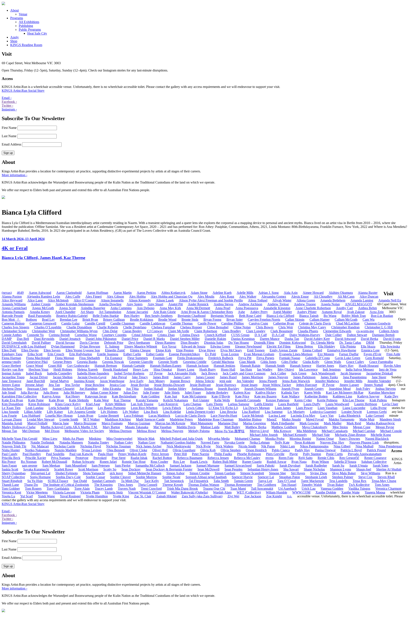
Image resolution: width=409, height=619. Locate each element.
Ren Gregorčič (349, 458)
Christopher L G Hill (379, 327)
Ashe (241, 312)
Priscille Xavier (35, 458)
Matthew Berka (255, 427)
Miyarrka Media (219, 438)
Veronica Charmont (388, 488)
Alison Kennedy (140, 300)
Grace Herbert (11, 365)
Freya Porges (265, 358)
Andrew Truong (305, 304)
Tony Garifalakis (58, 488)
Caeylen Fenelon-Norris (264, 319)
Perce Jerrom (160, 454)
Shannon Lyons (340, 469)
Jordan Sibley (177, 388)
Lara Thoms (214, 404)
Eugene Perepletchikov (184, 354)
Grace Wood (34, 365)
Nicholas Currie (64, 446)
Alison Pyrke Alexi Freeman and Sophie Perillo (211, 300)
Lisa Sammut (273, 412)
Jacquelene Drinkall (379, 373)
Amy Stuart (155, 304)
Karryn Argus (51, 396)
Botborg (31, 319)
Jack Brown (209, 373)
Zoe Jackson (252, 496)
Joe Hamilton (88, 388)
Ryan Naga (299, 461)
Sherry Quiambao (14, 473)
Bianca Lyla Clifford (280, 316)
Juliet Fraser (193, 392)
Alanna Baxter (367, 292)
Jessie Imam (249, 385)
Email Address (11, 144)
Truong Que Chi (214, 488)
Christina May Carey (312, 327)
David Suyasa (65, 342)
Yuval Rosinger (70, 496)
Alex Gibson (115, 296)
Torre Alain (82, 488)
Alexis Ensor (300, 296)
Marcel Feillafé (37, 423)
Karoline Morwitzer (382, 392)
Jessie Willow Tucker (276, 385)
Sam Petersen (101, 465)
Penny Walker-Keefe (132, 454)
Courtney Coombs (114, 335)
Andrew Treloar (278, 304)
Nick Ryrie (203, 446)
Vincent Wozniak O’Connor (147, 492)
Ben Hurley (132, 316)
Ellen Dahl (9, 350)
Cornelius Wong (86, 335)
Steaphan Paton (289, 477)
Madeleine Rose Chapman (215, 419)
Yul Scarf (26, 496)
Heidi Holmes (62, 369)
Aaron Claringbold (69, 292)
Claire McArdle (178, 331)
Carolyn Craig (258, 323)
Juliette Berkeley (217, 392)
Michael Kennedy (295, 435)
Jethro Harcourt (306, 385)
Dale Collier (333, 335)
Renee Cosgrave (375, 458)
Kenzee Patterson (277, 400)
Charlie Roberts (107, 327)
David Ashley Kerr (317, 339)
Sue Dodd (80, 481)
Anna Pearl (222, 308)
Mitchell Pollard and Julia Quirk (181, 438)
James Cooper (205, 377)
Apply (14, 37)
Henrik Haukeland (115, 369)
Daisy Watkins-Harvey (304, 335)
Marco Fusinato (112, 423)
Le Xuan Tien (11, 408)
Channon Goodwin (377, 323)
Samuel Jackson (180, 465)
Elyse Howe (207, 350)
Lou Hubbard (31, 415)
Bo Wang (330, 316)
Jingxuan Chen (37, 388)
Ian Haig (246, 369)
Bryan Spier (234, 319)
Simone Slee (277, 473)
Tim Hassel (288, 484)
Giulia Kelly (311, 362)
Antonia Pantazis (13, 312)
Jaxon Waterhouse (112, 381)
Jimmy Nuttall (373, 385)
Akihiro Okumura (341, 292)
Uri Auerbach (287, 488)
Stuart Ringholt (12, 481)
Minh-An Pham (73, 438)
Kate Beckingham (124, 396)
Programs (16, 18)
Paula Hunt (105, 454)
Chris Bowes (264, 327)
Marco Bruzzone (85, 423)
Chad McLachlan (347, 323)
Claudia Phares (308, 331)
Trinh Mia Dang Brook (182, 488)
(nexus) (7, 292)
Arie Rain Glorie (164, 312)
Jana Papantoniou (355, 377)
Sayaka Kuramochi (36, 469)
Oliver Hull (160, 450)
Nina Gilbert (342, 446)
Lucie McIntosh (253, 415)
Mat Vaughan (162, 427)
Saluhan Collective (374, 461)
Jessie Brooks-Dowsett (169, 385)
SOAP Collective (13, 477)
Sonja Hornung (40, 477)
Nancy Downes (349, 438)
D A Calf (261, 335)
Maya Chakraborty (314, 427)
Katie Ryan (56, 400)
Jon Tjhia (132, 388)
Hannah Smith (275, 365)
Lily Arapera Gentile (82, 412)
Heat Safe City (37, 33)
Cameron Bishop (13, 323)
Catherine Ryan (283, 323)
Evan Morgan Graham (259, 354)
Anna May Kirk (170, 308)
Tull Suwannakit (262, 488)
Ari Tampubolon (110, 312)
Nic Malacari (40, 446)
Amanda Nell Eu (389, 300)
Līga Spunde (10, 412)
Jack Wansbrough (323, 373)
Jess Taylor (72, 385)
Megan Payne (385, 427)
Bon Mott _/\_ (11, 319)
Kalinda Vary (290, 392)
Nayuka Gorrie (234, 442)
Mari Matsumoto (201, 423)
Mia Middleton (307, 431)
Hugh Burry (207, 369)
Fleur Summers (137, 358)
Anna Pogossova (246, 308)
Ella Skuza (368, 346)
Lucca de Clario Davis (190, 415)
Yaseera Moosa (375, 492)
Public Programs (30, 29)
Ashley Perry (259, 312)
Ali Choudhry (323, 296)
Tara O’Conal (286, 481)
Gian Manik (247, 362)
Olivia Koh (208, 450)
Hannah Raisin (250, 365)
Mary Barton (111, 427)
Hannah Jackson (197, 365)
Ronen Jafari (108, 461)
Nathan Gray (147, 442)
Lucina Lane (277, 415)
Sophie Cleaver (120, 477)
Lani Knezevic (168, 404)
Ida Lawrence (308, 369)
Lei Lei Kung (83, 408)
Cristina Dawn (189, 335)
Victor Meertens (37, 492)
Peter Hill (180, 454)
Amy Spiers (135, 304)
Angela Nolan (330, 304)
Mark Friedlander (282, 423)
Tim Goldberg (266, 484)
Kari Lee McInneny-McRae (344, 392)
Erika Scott (34, 354)
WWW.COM (301, 492)
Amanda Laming (361, 300)
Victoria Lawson (64, 492)
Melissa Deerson (120, 431)
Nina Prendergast (390, 446)
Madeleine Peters (181, 419)
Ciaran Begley (132, 331)
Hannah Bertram (106, 365)
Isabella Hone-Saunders (93, 373)
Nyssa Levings (92, 450)
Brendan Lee (68, 319)
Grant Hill (55, 365)
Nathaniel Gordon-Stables (178, 442)
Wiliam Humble (276, 492)
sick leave (116, 473)
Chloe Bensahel (217, 327)
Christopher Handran (345, 327)
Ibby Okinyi (286, 369)
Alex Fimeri (93, 296)
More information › (14, 175)
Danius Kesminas (243, 339)
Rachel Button (162, 458)
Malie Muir (366, 419)
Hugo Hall (228, 369)
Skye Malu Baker (344, 473)
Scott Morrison (88, 469)
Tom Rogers (33, 488)
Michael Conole (391, 431)
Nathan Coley (123, 442)
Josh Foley (363, 388)
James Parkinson (304, 377)
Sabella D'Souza (345, 461)
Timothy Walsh (311, 484)
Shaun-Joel (363, 469)
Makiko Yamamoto (341, 419)
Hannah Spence (300, 365)
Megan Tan (9, 431)
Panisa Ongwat (325, 450)
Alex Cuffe (72, 296)
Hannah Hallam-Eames (165, 365)
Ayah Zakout (355, 312)
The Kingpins (103, 484)
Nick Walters (224, 446)
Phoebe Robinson (249, 454)
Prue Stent (118, 458)
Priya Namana (60, 458)
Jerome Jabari (34, 385)
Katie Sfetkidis (79, 400)
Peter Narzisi (200, 454)
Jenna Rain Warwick (296, 381)
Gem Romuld (374, 358)
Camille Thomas (181, 323)
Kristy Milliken (115, 404)
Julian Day (130, 392)
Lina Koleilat (172, 412)
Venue (23, 14)
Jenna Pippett (268, 381)
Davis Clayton (89, 342)
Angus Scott (67, 308)
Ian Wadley (264, 369)
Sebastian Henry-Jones (263, 469)
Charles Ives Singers (15, 327)
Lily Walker (131, 412)
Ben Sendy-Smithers (159, 316)
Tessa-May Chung (384, 481)
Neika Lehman (260, 442)
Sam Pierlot (122, 465)
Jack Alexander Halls (182, 373)
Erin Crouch (56, 354)
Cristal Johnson (142, 335)
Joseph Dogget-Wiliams (260, 388)
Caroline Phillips (232, 323)
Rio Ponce (9, 461)
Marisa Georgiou (254, 423)
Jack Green (298, 373)
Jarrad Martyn (59, 381)
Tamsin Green (243, 481)
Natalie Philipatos (13, 442)
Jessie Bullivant (200, 385)
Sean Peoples (233, 469)
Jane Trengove (11, 381)
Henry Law (140, 369)
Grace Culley (355, 362)
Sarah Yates (380, 465)
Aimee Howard (313, 292)
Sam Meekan (51, 465)
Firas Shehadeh (89, 358)
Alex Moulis (205, 296)
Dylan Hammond (63, 346)
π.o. (289, 496)
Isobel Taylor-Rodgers (129, 373)
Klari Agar (93, 404)
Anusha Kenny (40, 312)
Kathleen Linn (342, 396)
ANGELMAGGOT (358, 304)
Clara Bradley (231, 331)
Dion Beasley (190, 342)
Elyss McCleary (231, 350)
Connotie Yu (35, 335)
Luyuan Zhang (12, 419)
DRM (370, 342)
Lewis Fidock (172, 408)
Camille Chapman (122, 323)
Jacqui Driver (39, 377)
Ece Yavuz (169, 346)
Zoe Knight (274, 496)
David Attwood (345, 339)
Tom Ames (382, 484)
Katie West (101, 400)
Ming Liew (50, 438)
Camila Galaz (70, 323)
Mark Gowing (309, 423)
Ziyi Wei (233, 496)
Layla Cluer (390, 404)
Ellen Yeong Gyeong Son (83, 350)
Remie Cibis (326, 458)
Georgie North (168, 362)
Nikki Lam (287, 446)
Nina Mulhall (364, 446)
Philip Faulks (223, 454)
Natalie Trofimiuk (42, 442)
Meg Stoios (340, 427)
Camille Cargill (95, 323)
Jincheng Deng (12, 388)
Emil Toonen (256, 350)
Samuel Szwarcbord (238, 465)
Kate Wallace (291, 396)
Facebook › (9, 101)
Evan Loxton (230, 354)
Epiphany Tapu (12, 354)
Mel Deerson (31, 431)
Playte (293, 454)
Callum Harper (320, 319)
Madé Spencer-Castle (150, 419)
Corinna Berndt (59, 335)
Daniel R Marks (154, 339)
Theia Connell (147, 484)
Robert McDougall (54, 461)
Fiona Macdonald (38, 358)
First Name (9, 128)
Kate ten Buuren (265, 396)
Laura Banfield (288, 404)
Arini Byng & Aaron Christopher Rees (207, 312)
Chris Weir (285, 327)
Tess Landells (338, 481)
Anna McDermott (198, 308)
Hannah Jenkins (224, 365)
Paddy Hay (302, 450)
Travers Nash (127, 488)
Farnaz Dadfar (349, 354)
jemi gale (225, 381)
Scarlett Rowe (63, 469)
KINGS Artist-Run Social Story (23, 90)
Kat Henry (73, 396)
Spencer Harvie (242, 477)
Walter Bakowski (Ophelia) (189, 492)
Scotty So (109, 469)
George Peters (62, 362)
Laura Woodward (337, 404)
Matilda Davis (186, 427)
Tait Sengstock (174, 481)
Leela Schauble (59, 408)
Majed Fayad (315, 419)
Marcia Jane (61, 423)
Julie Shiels (172, 392)
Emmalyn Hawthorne (341, 350)
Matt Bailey (232, 427)
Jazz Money (157, 381)
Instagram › (9, 109)
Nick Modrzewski (179, 446)
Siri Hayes (298, 473)
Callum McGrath (346, 319)
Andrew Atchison (250, 304)
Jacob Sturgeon (350, 373)
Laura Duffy (312, 404)
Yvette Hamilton (97, 496)
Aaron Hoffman (97, 292)
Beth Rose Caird (250, 316)
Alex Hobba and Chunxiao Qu (171, 296)
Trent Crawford (151, 488)
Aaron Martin (122, 292)
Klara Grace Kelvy (68, 404)
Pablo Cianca (281, 450)
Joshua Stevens (385, 388)
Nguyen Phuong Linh (364, 442)
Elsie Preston (185, 350)
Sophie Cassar (95, 477)
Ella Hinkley (326, 346)
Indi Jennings (332, 369)
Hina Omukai (163, 369)
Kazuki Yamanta (147, 400)
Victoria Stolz (114, 492)
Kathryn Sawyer (368, 396)
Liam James (283, 408)
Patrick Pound (376, 450)
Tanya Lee (265, 481)
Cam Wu (368, 319)
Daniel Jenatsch (70, 339)
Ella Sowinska (390, 346)
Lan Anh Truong (142, 404)
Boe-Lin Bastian (382, 316)
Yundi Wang (46, 496)
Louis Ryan (85, 415)
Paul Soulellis (55, 454)
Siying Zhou (318, 473)
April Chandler (65, 312)
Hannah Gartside (133, 365)
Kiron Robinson (39, 404)
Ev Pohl (210, 354)
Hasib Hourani (369, 365)
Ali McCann (346, 296)
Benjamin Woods (222, 316)
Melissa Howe (146, 431)
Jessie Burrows (226, 385)
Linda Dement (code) (200, 412)
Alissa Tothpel (257, 300)
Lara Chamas (192, 404)
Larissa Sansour (238, 404)
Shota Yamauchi (94, 473)
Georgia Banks (87, 362)
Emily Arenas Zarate (283, 350)
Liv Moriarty (296, 412)
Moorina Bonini (300, 438)
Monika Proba (274, 438)
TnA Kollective (359, 484)
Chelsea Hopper (191, 327)
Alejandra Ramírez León (43, 296)
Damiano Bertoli (383, 335)
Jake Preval (119, 377)
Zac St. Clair (142, 496)
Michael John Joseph (264, 435)
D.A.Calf (278, 335)
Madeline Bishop (250, 419)
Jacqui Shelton (62, 377)
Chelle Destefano (134, 327)
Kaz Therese (122, 400)
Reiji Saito (305, 458)
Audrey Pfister (307, 312)
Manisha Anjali (12, 423)
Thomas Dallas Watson (203, 484)
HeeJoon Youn (38, 369)
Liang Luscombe (354, 408)
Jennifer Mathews (327, 381)
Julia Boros (50, 392)
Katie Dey (391, 396)
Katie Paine (36, 400)
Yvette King (121, 496)
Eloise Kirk (163, 350)
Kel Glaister (201, 400)
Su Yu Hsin (35, 481)
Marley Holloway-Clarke (19, 427)
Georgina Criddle (194, 362)
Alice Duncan (369, 296)
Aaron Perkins (146, 292)
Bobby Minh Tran (353, 316)
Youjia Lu (8, 496)
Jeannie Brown (180, 381)
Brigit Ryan (90, 319)
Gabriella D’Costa (317, 358)
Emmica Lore (370, 350)
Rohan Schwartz (83, 461)
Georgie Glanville (141, 362)
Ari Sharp (87, 312)
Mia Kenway (282, 431)
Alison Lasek (165, 300)
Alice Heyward (12, 300)
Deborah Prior (113, 342)
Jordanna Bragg (202, 388)
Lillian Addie (33, 412)
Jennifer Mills (353, 381)
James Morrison (252, 377)
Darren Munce (269, 339)
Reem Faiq (286, 458)
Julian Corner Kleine (104, 392)
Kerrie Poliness (327, 400)
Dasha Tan (292, 339)
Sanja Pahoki (265, 465)
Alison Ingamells (112, 300)
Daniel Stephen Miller (185, 339)
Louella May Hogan (59, 415)
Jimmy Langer (349, 385)
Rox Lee (179, 461)
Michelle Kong (381, 435)
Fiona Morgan (64, 358)
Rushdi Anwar (276, 461)
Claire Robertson (205, 331)
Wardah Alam (222, 492)
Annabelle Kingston (276, 308)
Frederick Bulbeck (220, 358)
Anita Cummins (121, 308)
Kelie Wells (222, 400)
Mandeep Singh (390, 419)
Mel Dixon (52, 431)
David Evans (392, 339)
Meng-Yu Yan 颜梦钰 (230, 431)
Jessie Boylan (140, 385)
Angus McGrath (43, 308)
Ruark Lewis (198, 461)
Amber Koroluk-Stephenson (75, 304)
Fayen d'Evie (372, 354)
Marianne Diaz (228, 423)
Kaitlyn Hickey (265, 392)
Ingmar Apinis (11, 373)
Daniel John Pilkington (101, 339)
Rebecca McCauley (247, 458)
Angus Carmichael (14, 308)
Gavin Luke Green (347, 358)
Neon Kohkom (305, 442)
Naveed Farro (210, 442)
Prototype (81, 458)
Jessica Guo (117, 385)
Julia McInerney (74, 392)
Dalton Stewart (357, 335)
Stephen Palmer (342, 477)
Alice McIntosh (58, 300)
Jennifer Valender (379, 381)
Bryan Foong (212, 319)
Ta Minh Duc (130, 481)
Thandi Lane (10, 484)
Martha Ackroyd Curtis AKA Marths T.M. (69, 427)
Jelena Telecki (204, 381)
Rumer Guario (252, 461)
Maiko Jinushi (291, 419)
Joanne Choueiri (63, 388)
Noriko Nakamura (37, 450)
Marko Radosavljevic (380, 423)
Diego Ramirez (165, 342)
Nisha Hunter (11, 450)
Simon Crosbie (200, 473)
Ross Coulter (159, 461)
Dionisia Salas (213, 342)
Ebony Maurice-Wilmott (140, 346)
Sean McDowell (208, 469)
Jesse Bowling (94, 385)
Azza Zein (377, 312)
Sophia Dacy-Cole (68, 477)
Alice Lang (35, 300)
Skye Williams (370, 473)
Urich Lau (308, 488)
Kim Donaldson (12, 404)
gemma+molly (11, 362)
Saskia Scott (10, 469)
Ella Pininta (348, 346)
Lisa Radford (251, 412)
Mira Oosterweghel (119, 438)
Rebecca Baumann (189, 458)
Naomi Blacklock (377, 438)
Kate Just (171, 396)
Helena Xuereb (87, 369)
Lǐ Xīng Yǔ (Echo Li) (223, 408)
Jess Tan (54, 385)
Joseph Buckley (228, 388)
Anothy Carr (344, 308)
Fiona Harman (11, 358)
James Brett (160, 377)
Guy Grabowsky (78, 365)
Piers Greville (275, 454)
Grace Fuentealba (381, 362)
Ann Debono (145, 308)
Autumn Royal (332, 312)
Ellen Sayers (52, 350)
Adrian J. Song (268, 292)
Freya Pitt (244, 358)
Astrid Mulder (282, 312)
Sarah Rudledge (316, 465)
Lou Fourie (9, 415)
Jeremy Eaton (11, 385)
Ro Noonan (29, 461)
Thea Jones (125, 484)
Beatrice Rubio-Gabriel (72, 316)
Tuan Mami (238, 488)
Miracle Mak (146, 438)
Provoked (100, 458)
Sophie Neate (171, 477)
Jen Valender (245, 381)
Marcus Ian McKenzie (170, 423)
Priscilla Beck (11, 458)
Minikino (95, 438)
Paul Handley (32, 454)
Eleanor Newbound (248, 346)
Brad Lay (48, 319)
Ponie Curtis (334, 454)
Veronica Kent (11, 492)
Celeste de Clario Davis (315, 323)
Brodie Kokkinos (141, 319)
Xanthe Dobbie (325, 492)
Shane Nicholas (314, 469)
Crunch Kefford (215, 335)
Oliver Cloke (138, 450)
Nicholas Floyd (90, 446)
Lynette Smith (68, 419)
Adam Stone (199, 292)
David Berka (369, 339)
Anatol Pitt (175, 304)
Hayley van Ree (12, 369)
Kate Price (242, 396)
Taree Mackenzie (312, 481)
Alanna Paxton (12, 296)
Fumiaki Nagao (289, 358)
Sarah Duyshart (289, 465)
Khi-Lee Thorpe (353, 400)
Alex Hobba (137, 296)
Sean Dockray (131, 469)
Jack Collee (278, 373)
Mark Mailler (332, 423)
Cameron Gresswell (43, 323)
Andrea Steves (223, 304)
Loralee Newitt (351, 412)
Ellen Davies (30, 350)
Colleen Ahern (389, 331)
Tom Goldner (11, 488)
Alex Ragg (226, 296)
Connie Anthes (12, 335)
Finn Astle (393, 354)
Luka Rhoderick (350, 415)
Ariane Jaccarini (137, 312)
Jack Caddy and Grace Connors (244, 373)
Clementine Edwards (337, 331)
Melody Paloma (199, 431)
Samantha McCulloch (150, 465)
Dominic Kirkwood (292, 342)
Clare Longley (255, 331)
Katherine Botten (316, 396)
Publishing (26, 26)
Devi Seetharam (139, 342)
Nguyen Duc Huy (332, 442)
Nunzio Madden (65, 450)
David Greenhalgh (14, 342)
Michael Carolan (364, 431)
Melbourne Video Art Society (84, 431)
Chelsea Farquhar (163, 327)
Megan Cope (361, 427)
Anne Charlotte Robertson (313, 308)
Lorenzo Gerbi (377, 412)
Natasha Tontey (98, 442)
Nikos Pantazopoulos (314, 446)
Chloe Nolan (242, 327)
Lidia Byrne (378, 408)
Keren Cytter (303, 400)
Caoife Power (207, 323)
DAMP (7, 339)
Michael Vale (321, 435)
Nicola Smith (247, 446)
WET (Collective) (249, 492)
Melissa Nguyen (172, 431)
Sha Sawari (291, 469)
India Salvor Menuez (360, 369)
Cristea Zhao (166, 335)
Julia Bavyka (29, 392)
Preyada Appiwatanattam (365, 454)
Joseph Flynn (290, 388)
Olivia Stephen (231, 450)
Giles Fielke (289, 362)
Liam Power (304, 408)
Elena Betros (304, 346)
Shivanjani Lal (40, 473)
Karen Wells (312, 392)
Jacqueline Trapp (13, 377)
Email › (7, 98)
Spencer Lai (266, 477)
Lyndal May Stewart (40, 419)
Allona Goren (306, 300)
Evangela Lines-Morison (296, 354)
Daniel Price (130, 339)
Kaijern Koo (241, 392)
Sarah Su (338, 465)
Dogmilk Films (264, 342)
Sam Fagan (9, 465)
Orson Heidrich (256, 450)
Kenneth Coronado (248, 400)
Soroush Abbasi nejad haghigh (206, 477)
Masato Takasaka (136, 427)
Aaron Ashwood (40, 292)
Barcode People (12, 316)
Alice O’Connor (85, 300)
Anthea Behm (367, 308)
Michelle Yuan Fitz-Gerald (19, 438)
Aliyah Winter (281, 300)
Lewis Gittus (194, 408)
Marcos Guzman (139, 423)
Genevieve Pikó (37, 362)
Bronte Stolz (189, 319)
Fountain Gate (162, 358)
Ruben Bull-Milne (225, 461)
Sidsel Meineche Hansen (144, 473)
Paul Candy (9, 454)
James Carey (182, 377)
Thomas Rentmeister (238, 484)
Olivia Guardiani (184, 450)
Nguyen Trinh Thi (14, 446)
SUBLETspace (58, 481)
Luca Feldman (133, 415)
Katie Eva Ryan (12, 400)
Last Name (9, 136)
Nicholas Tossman (118, 446)
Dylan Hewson (90, 346)
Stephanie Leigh (316, 477)
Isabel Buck (34, 373)
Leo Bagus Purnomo (112, 408)
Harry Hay (346, 365)
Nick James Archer (148, 446)
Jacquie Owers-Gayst (92, 377)
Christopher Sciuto (14, 331)
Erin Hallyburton (80, 354)
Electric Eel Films (279, 346)
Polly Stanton (312, 454)
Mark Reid (354, 423)
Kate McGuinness (194, 396)
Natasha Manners (71, 442)
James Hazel (228, 377)
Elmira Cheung (140, 350)
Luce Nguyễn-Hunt (224, 415)
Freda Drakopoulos (190, 358)
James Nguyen (278, 377)
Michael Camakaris (335, 431)
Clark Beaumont (282, 331)
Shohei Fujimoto (66, 473)
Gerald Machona (223, 362)
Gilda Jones (268, 362)
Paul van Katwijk (81, 454)
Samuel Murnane (207, 465)
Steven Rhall (386, 477)
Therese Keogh (172, 484)
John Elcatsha (111, 388)
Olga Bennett (116, 450)
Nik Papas (268, 446)
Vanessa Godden (332, 488)
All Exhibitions (29, 22)
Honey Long (185, 369)
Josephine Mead (340, 388)
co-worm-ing (365, 331)
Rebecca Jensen (218, 458)
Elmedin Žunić (115, 350)
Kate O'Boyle (221, 396)
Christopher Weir (43, 331)
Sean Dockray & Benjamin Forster (169, 469)
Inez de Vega (387, 369)
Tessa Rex (359, 481)
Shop (13, 41)
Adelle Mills (245, 292)
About (14, 10)
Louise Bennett (108, 415)
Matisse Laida (210, 427)
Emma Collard (312, 350)
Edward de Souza (193, 346)
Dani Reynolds (44, 339)
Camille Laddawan (152, 323)
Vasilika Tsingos (359, 488)
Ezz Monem (326, 354)
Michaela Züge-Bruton (350, 435)
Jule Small (9, 392)
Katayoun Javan (96, 396)
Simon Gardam (225, 473)
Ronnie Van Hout (133, 461)
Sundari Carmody (104, 481)
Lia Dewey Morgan (256, 408)
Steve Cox (365, 477)
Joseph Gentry (314, 388)
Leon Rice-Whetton (144, 408)
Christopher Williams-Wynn (79, 331)
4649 (20, 292)
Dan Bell (23, 339)
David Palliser (41, 342)
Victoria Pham (89, 492)
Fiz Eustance (113, 358)
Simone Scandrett (252, 473)
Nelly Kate (282, 442)
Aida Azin (291, 292)
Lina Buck (151, 412)
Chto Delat (110, 331)
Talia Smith (221, 481)
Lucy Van (327, 415)
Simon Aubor (175, 473)
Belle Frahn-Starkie (106, 316)
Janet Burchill (35, 381)
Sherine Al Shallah (388, 469)
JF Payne (328, 385)
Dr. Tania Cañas (350, 342)
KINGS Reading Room (26, 45)
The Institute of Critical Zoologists (66, 484)
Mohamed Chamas (247, 438)
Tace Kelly (151, 481)
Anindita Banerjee (93, 308)
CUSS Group (240, 335)
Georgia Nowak (113, 362)
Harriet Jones (325, 365)
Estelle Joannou (107, 354)
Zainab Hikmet (166, 496)
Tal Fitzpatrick (198, 481)
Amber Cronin (40, 304)
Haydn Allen (392, 365)
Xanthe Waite (350, 492)
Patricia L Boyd (351, 450)
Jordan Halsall (153, 388)
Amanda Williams (14, 304)
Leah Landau (34, 408)
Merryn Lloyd (259, 431)
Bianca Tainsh (308, 316)
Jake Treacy (140, 377)
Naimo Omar (325, 438)
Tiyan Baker (335, 484)
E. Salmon (112, 346)
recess (269, 458)
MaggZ (272, 419)
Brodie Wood (167, 319)
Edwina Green (220, 346)
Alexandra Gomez (273, 296)
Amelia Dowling (110, 304)
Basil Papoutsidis (39, 316)
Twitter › (7, 105)
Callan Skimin (294, 319)
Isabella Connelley (59, 373)
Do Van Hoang (238, 342)
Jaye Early (137, 381)
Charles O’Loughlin (47, 327)
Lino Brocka (228, 412)
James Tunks (329, 377)
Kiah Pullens (378, 400)
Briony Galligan (114, 319)
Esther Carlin (132, 354)
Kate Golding (150, 396)
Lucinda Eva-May (303, 415)
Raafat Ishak (139, 458)
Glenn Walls (332, 362)
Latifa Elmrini (263, 404)
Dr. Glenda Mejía (322, 342)
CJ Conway (155, 331)
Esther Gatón (155, 354)
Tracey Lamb (104, 488)
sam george (29, 465)
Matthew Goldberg (284, 427)
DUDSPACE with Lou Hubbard (24, 346)
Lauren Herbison (365, 404)
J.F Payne (156, 373)
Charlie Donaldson (79, 327)
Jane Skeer (379, 377)
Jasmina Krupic (84, 381)
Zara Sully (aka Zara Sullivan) (202, 496)
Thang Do (31, 484)
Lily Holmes (109, 412)
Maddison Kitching (118, 419)
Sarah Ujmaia (358, 465)
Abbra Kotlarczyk (173, 292)
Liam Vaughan (327, 408)
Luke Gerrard (375, 415)
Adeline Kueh (222, 292)
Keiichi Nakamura (175, 400)
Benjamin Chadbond (192, 316)
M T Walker (91, 419)
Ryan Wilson (320, 461)
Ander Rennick (198, 304)
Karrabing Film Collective (19, 396)
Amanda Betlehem (332, 300)
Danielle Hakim (215, 339)
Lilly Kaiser (55, 412)
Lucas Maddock (159, 415)
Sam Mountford (75, 465)
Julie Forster (151, 392)
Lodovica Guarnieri (323, 412)
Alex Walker (247, 296)
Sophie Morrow (146, 477)
